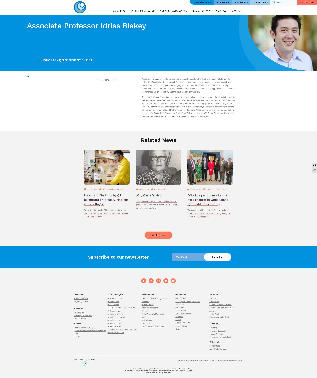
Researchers (214, 302)
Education (213, 328)
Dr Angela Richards (115, 323)
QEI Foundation (108, 189)
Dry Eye (144, 311)
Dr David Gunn (113, 302)
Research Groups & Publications (221, 308)
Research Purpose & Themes (220, 305)
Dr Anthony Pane (114, 320)
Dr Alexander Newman (116, 317)
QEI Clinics (119, 11)
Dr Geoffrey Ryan (114, 326)
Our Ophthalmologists (173, 11)
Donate (178, 320)
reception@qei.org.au (217, 349)
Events (208, 189)
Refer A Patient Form (116, 333)
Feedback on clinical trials (219, 317)
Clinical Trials (214, 314)
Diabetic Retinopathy (150, 308)
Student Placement (216, 334)
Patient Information (143, 11)
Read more (89, 223)
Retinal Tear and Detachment (153, 326)
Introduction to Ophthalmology (221, 337)
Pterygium (146, 323)
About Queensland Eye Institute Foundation (187, 303)
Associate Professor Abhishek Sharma (122, 330)
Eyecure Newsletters (183, 314)
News (177, 329)
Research (120, 189)
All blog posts (158, 235)
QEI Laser (77, 336)
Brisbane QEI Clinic (81, 299)
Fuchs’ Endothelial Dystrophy (153, 314)
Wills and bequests (182, 323)
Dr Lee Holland (113, 305)
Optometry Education (217, 331)
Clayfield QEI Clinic (81, 302)
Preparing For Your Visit (83, 316)
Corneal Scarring (148, 305)
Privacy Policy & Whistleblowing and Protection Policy (196, 361)
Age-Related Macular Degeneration (155, 299)
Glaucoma (146, 317)
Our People (179, 307)
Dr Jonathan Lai (114, 311)
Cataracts (145, 302)
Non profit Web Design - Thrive (232, 361)
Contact (237, 11)
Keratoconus (147, 320)
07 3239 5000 (308, 2)
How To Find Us (80, 319)
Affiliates (212, 311)
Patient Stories (181, 326)
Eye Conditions (202, 11)
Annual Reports (181, 310)
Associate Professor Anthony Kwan (121, 308)
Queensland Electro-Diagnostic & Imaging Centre (90, 332)
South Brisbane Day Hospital (85, 328)
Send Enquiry (79, 313)
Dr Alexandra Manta (115, 314)
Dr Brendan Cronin (115, 299)
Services (221, 11)
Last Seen (179, 317)
